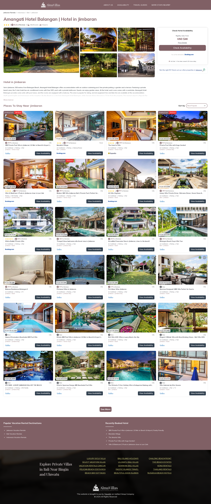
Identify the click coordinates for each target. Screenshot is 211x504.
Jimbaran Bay (170, 149)
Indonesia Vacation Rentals (16, 437)
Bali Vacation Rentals (14, 434)
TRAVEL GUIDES (140, 5)
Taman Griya (15, 149)
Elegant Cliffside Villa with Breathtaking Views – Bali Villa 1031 (182, 337)
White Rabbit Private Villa (14, 241)
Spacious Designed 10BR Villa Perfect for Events (177, 289)
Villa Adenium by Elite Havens (170, 385)
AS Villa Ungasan (114, 193)
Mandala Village (62, 145)
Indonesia (21, 13)
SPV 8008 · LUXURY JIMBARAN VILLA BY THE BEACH (23, 385)
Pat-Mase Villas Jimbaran (117, 289)
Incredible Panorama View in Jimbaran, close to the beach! (129, 241)
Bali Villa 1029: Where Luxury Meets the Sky (123, 337)
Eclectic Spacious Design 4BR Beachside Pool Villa (74, 385)
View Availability (43, 153)
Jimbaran (35, 13)
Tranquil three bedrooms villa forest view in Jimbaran (76, 241)
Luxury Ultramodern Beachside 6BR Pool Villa (21, 337)
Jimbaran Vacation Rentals (16, 430)
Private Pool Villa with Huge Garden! (173, 145)
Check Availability (182, 47)
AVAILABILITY (123, 5)
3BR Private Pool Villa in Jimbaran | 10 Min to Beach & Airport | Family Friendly (136, 430)
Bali (28, 13)
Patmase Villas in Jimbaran (66, 289)
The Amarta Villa (114, 145)
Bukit (116, 197)
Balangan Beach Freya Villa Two (171, 241)
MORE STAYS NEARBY (161, 5)
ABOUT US (108, 5)
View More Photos (12, 70)
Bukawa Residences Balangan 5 (16, 289)
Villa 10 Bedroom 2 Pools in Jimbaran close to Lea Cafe (24, 193)
